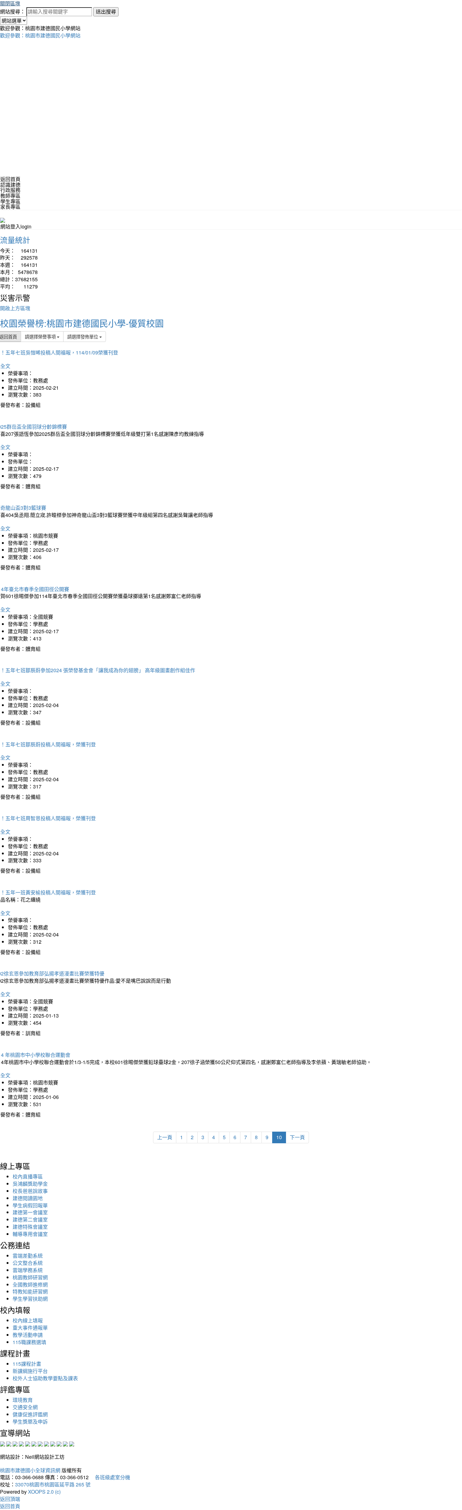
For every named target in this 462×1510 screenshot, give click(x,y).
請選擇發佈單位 (83, 336)
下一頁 (297, 1137)
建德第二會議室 (30, 1219)
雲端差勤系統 (28, 1255)
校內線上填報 (28, 1320)
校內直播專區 (28, 1176)
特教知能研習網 (30, 1291)
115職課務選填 (29, 1342)
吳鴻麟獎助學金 (30, 1183)
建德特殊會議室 (30, 1226)
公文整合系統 (28, 1262)
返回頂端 (10, 1498)
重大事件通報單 (30, 1327)
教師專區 (10, 195)
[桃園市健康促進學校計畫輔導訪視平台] (71, 1443)
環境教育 (23, 1399)
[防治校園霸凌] (40, 1443)
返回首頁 (10, 179)
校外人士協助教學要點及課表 (45, 1378)
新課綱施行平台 (30, 1371)
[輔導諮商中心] (59, 1443)
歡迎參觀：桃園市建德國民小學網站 (40, 35)
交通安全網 (25, 1407)
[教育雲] (52, 1443)
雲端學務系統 (28, 1270)
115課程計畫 (27, 1363)
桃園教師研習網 (30, 1277)
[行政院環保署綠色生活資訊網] (21, 1443)
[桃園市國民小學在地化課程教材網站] (8, 1443)
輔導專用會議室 (30, 1234)
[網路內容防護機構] (15, 1443)
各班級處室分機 (110, 1477)
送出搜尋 (106, 11)
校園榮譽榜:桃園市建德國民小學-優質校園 (82, 323)
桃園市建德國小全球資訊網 (30, 1470)
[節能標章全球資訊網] (33, 1443)
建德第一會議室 (30, 1212)
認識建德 (10, 184)
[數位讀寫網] (46, 1443)
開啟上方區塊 (15, 308)
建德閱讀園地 (28, 1198)
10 (279, 1137)
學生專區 (10, 201)
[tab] (231, 185)
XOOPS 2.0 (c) (44, 1491)
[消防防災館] (27, 1443)
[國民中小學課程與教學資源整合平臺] (65, 1443)
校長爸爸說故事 (30, 1190)
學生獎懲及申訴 (30, 1421)
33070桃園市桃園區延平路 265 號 (53, 1484)
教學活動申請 (28, 1334)
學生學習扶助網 (30, 1298)
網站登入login (15, 226)
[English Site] (2, 219)
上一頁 (164, 1137)
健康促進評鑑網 (30, 1414)
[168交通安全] (2, 1443)
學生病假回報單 (30, 1205)
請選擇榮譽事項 (41, 336)
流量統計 (15, 239)
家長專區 (10, 206)
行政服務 (10, 190)
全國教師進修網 (30, 1284)
